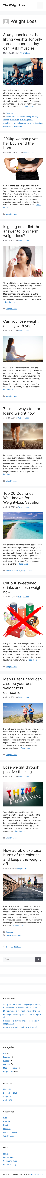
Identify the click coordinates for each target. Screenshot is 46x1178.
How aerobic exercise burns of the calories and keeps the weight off (22, 857)
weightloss (7, 123)
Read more (29, 106)
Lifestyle (6, 1064)
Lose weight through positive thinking (21, 769)
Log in (5, 1154)
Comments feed (10, 1161)
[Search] (38, 959)
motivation (14, 120)
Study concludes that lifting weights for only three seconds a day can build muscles (22, 41)
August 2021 (8, 1096)
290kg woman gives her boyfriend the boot (20, 143)
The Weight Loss (14, 5)
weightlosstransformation (14, 126)
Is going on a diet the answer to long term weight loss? (21, 231)
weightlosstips (36, 123)
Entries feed (8, 1157)
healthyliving (25, 117)
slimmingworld (26, 120)
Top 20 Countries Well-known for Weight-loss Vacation (21, 498)
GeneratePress (37, 1175)
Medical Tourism (13, 570)
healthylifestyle (12, 117)
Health (6, 1061)
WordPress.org (9, 1164)
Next (17, 947)
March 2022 (8, 1089)
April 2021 (7, 1100)
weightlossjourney (21, 123)
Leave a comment (14, 935)
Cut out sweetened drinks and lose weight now (23, 587)
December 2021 (10, 1093)
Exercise (9, 113)
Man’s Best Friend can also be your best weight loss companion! (22, 686)
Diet (5, 1053)
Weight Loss (11, 214)
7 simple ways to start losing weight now (22, 410)
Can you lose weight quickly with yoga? (21, 323)
